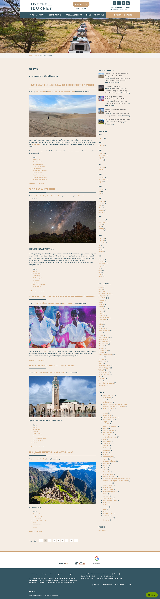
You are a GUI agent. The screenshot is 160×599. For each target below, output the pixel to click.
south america (37, 525)
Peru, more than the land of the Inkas (51, 452)
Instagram (108, 585)
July (100, 191)
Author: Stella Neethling (46, 55)
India (59, 303)
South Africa (78, 196)
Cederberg (36, 275)
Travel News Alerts (104, 374)
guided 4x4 (106, 502)
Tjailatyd (101, 370)
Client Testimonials (94, 574)
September (102, 155)
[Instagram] (123, 3)
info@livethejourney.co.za (120, 9)
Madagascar (102, 339)
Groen (100, 313)
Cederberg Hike (38, 278)
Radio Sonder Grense (105, 355)
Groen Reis (102, 315)
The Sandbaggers (104, 368)
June (100, 206)
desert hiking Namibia (40, 170)
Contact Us (98, 15)
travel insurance (38, 440)
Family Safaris (103, 309)
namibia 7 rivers (108, 518)
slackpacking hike (39, 284)
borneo (105, 505)
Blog (36, 55)
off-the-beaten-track (109, 476)
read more (32, 184)
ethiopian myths (108, 456)
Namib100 (36, 160)
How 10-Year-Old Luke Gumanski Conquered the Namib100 (61, 85)
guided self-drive (108, 408)
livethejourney (37, 434)
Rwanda (101, 359)
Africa (35, 271)
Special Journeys (74, 15)
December (102, 167)
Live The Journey (68, 196)
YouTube (97, 585)
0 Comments (40, 184)
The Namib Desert (69, 91)
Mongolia (101, 346)
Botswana (102, 291)
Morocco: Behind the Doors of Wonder (51, 365)
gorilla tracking (107, 402)
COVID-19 (94, 576)
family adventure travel (40, 179)
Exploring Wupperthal (42, 189)
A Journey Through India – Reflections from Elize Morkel (62, 296)
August (101, 158)
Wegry (101, 381)
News (88, 15)
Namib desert (37, 162)
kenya (105, 467)
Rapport (101, 357)
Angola (101, 287)
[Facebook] (119, 3)
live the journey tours (39, 438)
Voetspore (102, 379)
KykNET (101, 335)
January (101, 170)
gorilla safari (107, 415)
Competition (102, 296)
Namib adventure (38, 175)
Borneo (101, 289)
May (100, 226)
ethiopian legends (108, 419)
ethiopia (105, 413)
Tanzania (101, 363)
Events (101, 306)
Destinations (55, 15)
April (100, 194)
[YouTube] (128, 3)
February (101, 160)
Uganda (105, 459)
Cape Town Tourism (105, 293)
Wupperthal (86, 196)
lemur (104, 509)
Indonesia (102, 328)
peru (34, 522)
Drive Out (101, 300)
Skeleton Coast (38, 164)
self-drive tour (107, 432)
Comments (39, 531)
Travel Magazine (104, 372)
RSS (100, 530)
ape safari (106, 411)
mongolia (106, 454)
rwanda (105, 465)
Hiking (60, 196)
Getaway (101, 311)
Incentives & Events (123, 15)
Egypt (100, 302)
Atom (104, 530)
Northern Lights (108, 485)
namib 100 (106, 424)
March (100, 208)
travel (35, 282)
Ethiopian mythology (109, 461)
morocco (61, 372)
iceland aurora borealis (110, 426)
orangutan (106, 446)
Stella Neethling (41, 91)
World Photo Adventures (106, 383)
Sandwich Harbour (39, 166)
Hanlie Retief (102, 320)
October (101, 138)
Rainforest (36, 514)
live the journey (37, 173)
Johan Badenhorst (104, 330)
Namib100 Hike (52, 91)
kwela (100, 333)
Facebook (120, 585)
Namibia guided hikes (40, 177)
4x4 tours (106, 448)
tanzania (105, 452)
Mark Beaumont (103, 341)
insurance (106, 507)
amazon (35, 527)
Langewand (37, 168)
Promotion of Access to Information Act (109, 578)
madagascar (107, 487)
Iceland (101, 324)
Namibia (60, 91)
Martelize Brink (103, 344)
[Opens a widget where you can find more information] (152, 595)
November (102, 153)
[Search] (114, 3)
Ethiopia (101, 304)
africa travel (36, 273)
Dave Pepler (102, 298)
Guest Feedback (52, 196)
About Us (40, 15)
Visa (100, 376)
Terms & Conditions (87, 578)
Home (31, 15)
